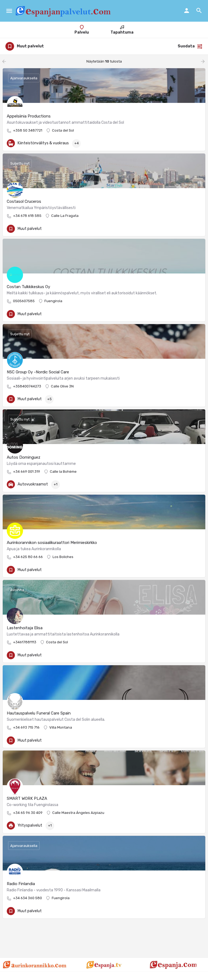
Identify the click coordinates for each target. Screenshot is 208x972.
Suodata (186, 46)
